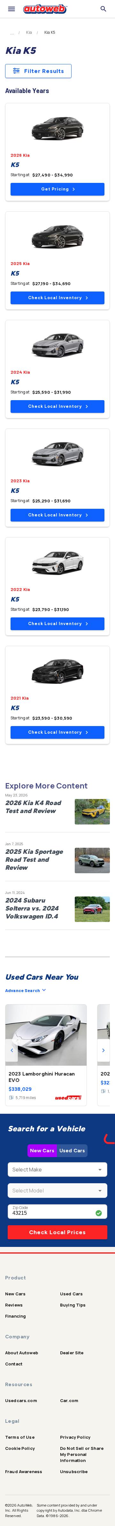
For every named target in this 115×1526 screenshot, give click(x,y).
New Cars (42, 1151)
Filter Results (44, 71)
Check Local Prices (57, 1232)
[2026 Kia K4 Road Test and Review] (92, 811)
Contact (13, 1364)
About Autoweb (21, 1353)
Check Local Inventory (55, 297)
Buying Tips (73, 1305)
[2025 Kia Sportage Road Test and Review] (92, 860)
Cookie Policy (20, 1448)
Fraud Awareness (23, 1471)
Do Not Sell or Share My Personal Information (81, 1454)
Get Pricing (55, 189)
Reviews (14, 1305)
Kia (29, 32)
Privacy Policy (75, 1437)
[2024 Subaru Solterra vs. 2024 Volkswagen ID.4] (92, 909)
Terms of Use (19, 1437)
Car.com (69, 1400)
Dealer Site (72, 1353)
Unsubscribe (74, 1471)
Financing (15, 1316)
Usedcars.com (21, 1400)
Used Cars (72, 1151)
